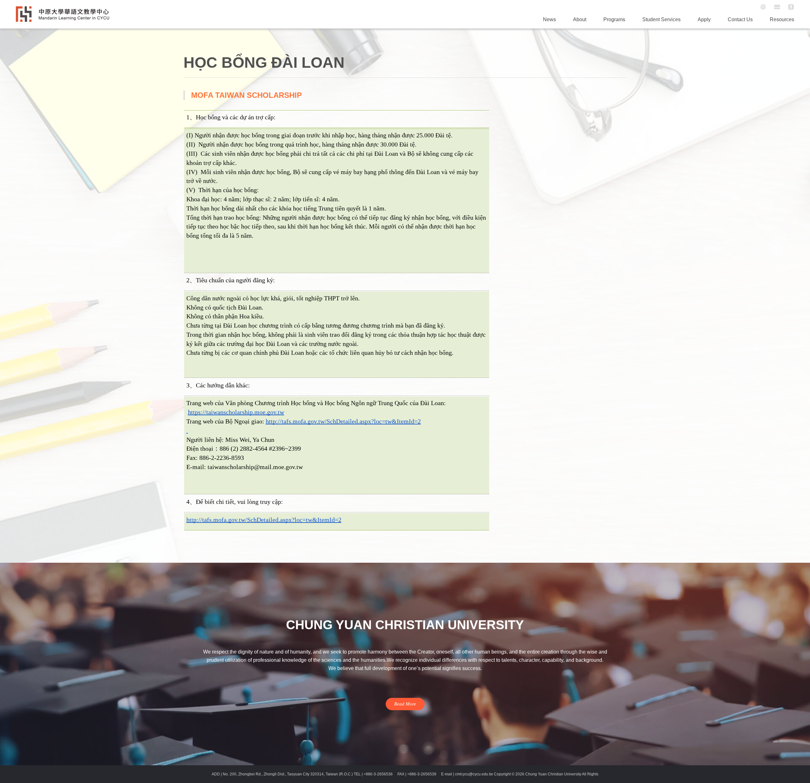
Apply (704, 19)
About (579, 19)
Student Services (661, 19)
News (549, 19)
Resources (782, 19)
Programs (614, 19)
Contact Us (740, 19)
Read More (405, 703)
